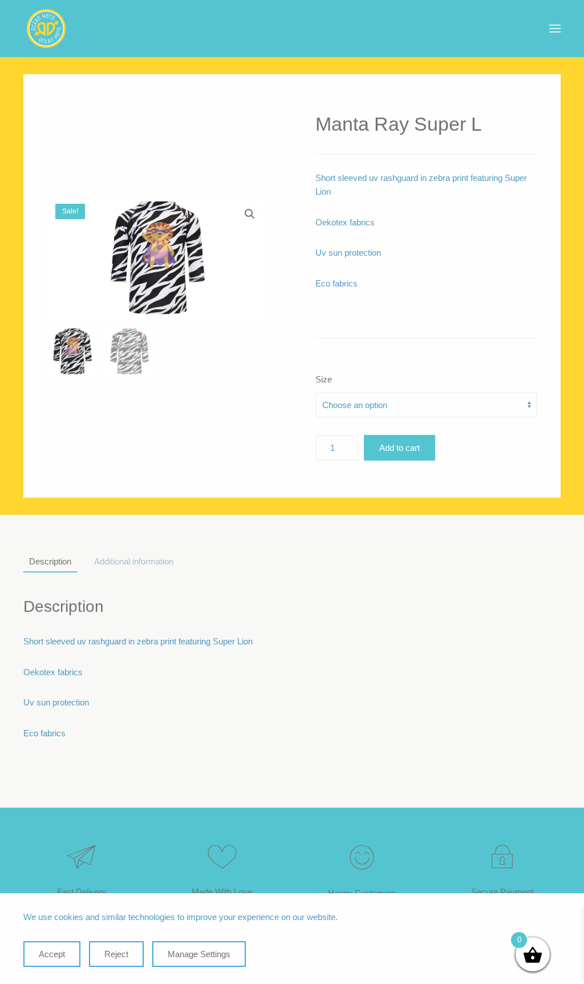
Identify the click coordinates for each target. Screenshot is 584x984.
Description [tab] (50, 561)
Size (323, 379)
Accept (52, 954)
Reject (116, 954)
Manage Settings (199, 954)
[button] (555, 28)
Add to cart (399, 448)
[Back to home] (46, 28)
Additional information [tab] (133, 561)
